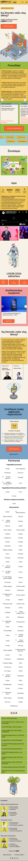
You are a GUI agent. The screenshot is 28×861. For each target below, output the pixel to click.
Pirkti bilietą (14, 449)
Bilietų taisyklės (14, 454)
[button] (25, 99)
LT (20, 2)
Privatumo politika (19, 854)
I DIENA (14, 282)
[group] (9, 233)
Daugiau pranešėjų (14, 128)
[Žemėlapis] (14, 165)
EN (22, 2)
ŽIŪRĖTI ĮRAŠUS (9, 26)
